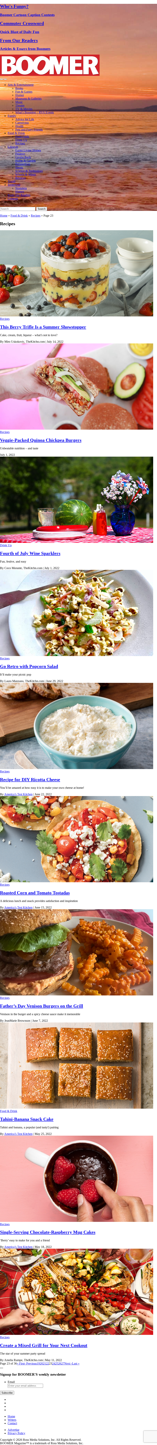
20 (41, 1363)
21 (44, 1363)
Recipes (20, 143)
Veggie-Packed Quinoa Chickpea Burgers (40, 440)
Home (3, 215)
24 (53, 1363)
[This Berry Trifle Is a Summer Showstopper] (76, 315)
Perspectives (22, 164)
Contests (13, 198)
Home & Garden (25, 160)
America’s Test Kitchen (18, 794)
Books (19, 88)
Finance (20, 153)
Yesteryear (14, 184)
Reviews (20, 177)
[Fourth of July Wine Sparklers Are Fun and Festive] (76, 541)
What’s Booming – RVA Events (34, 112)
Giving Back (23, 157)
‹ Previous (31, 1363)
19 (38, 1363)
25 (56, 1363)
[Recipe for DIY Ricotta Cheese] (76, 768)
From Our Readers (19, 195)
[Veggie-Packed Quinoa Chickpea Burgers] (76, 428)
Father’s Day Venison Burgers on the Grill (41, 1005)
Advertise (13, 1429)
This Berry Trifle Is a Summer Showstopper (43, 326)
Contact (12, 1423)
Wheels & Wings (25, 174)
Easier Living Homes (28, 150)
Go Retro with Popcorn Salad (29, 666)
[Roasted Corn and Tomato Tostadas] (76, 881)
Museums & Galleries (28, 98)
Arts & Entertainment (21, 84)
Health (19, 126)
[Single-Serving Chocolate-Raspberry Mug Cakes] (76, 1220)
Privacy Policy (16, 1433)
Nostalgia (21, 188)
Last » (75, 1363)
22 (47, 1363)
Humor (19, 95)
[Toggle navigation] (1, 79)
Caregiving (22, 122)
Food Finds (22, 136)
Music (19, 102)
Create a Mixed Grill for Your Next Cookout (43, 1345)
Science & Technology (29, 171)
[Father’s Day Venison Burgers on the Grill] (76, 994)
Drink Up (21, 140)
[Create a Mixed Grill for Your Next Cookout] (76, 1333)
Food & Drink (16, 133)
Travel (11, 181)
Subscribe (7, 1392)
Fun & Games (23, 91)
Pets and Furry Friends (29, 129)
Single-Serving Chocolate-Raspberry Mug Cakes (47, 1232)
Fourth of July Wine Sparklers (30, 553)
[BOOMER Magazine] (50, 74)
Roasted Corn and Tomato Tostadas (35, 892)
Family (12, 115)
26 (59, 1363)
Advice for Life (24, 119)
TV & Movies (23, 109)
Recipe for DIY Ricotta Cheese (30, 779)
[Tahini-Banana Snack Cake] (76, 1107)
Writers (12, 1419)
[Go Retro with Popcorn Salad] (76, 655)
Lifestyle (13, 146)
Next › (68, 1363)
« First (21, 1363)
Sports (19, 167)
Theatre (20, 105)
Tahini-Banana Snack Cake (26, 1119)
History (19, 191)
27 (62, 1363)
